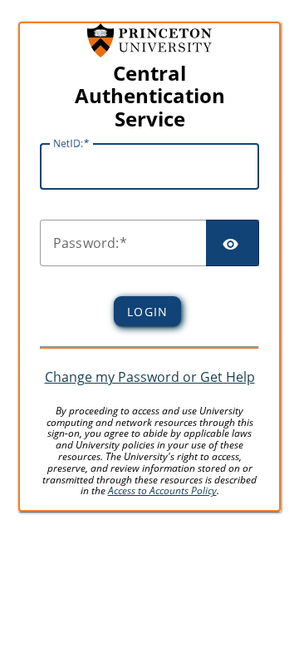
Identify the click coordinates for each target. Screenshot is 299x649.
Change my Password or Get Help (150, 377)
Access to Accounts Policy (162, 490)
